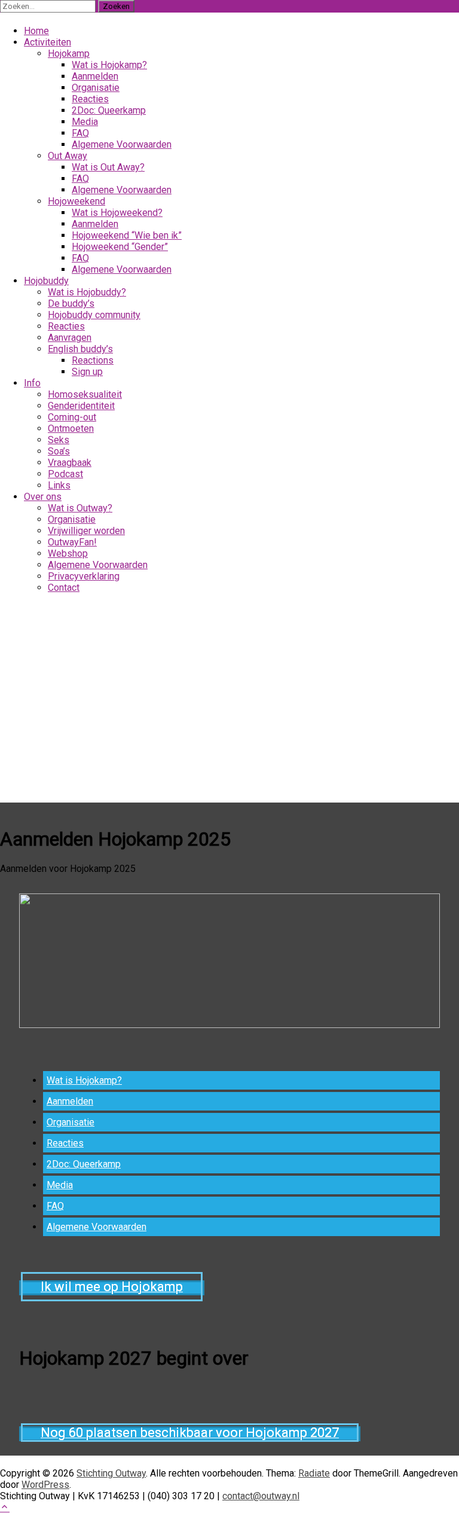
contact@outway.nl (260, 1496)
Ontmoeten (71, 428)
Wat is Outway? (80, 508)
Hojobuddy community (94, 315)
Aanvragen (69, 337)
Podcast (65, 474)
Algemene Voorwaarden (122, 190)
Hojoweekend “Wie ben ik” (127, 235)
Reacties (66, 326)
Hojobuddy (46, 280)
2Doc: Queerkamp (84, 1164)
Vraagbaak (69, 462)
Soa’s (59, 451)
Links (59, 485)
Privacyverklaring (84, 576)
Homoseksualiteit (85, 394)
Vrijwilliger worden (86, 530)
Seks (58, 440)
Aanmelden (95, 224)
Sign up (87, 371)
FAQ (80, 178)
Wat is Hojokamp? (84, 1080)
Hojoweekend (76, 201)
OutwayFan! (72, 542)
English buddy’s (80, 349)
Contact (63, 587)
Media (60, 1185)
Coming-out (72, 417)
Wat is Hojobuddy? (87, 292)
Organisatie (72, 519)
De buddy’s (71, 303)
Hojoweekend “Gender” (120, 246)
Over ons (43, 496)
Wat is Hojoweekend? (117, 212)
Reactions (93, 360)
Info (32, 383)
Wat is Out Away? (108, 167)
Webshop (68, 553)
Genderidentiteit (81, 405)
